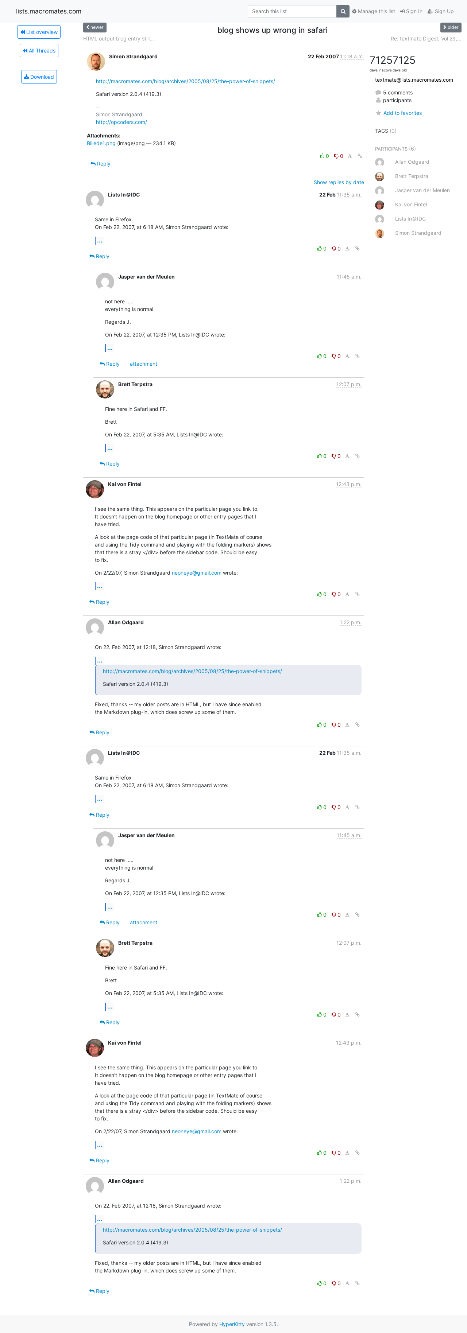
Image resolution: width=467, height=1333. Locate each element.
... (100, 240)
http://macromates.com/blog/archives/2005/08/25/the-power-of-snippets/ (185, 81)
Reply (103, 163)
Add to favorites (402, 113)
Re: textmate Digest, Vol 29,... (426, 38)
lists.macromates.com (48, 11)
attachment (143, 364)
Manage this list (375, 11)
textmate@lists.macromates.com (414, 80)
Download (41, 77)
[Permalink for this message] (360, 155)
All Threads (41, 50)
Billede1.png (101, 143)
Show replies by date (339, 182)
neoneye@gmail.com (196, 573)
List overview (41, 32)
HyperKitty (232, 1324)
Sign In (413, 11)
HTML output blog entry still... (118, 38)
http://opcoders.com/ (121, 122)
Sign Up (443, 11)
